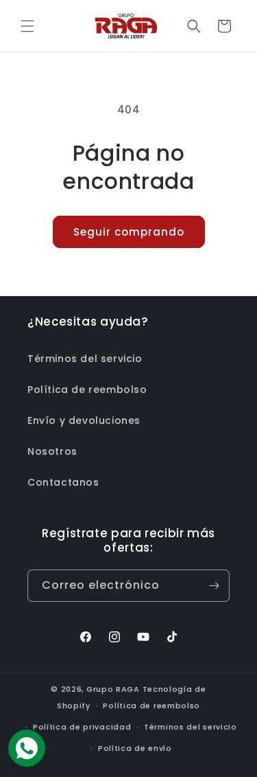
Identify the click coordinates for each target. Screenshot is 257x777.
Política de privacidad (82, 726)
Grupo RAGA (113, 689)
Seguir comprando (128, 232)
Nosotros (52, 451)
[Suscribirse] (214, 586)
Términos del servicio (85, 358)
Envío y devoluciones (83, 420)
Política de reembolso (87, 389)
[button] (27, 26)
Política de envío (135, 748)
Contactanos (63, 482)
